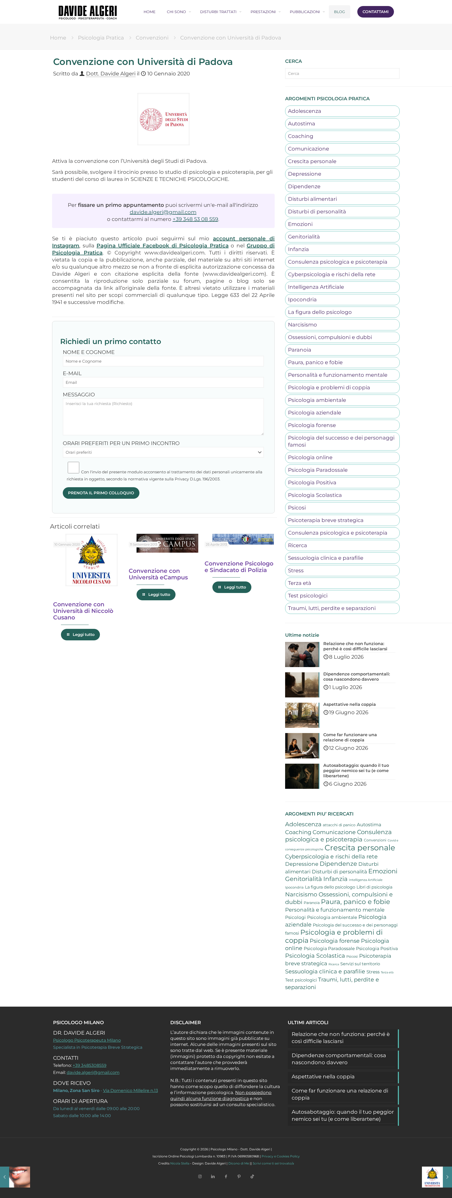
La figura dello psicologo (320, 312)
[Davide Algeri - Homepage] (87, 12)
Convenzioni (152, 38)
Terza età (299, 583)
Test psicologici (307, 595)
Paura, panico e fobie (315, 362)
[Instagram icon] (200, 1176)
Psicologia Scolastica (315, 495)
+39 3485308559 (89, 1065)
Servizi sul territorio (360, 963)
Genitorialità (304, 237)
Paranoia (299, 350)
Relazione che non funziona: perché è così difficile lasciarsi (341, 1037)
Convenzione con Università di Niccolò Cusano (83, 611)
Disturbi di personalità (317, 211)
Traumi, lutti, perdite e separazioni (332, 608)
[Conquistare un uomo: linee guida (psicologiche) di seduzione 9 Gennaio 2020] (15, 1177)
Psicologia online (310, 457)
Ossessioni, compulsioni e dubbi (330, 337)
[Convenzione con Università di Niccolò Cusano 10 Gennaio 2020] (437, 1177)
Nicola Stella (179, 1163)
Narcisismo (302, 324)
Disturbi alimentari (312, 199)
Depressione (304, 174)
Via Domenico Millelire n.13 (130, 1090)
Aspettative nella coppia (323, 1076)
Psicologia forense (312, 425)
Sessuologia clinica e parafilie (325, 558)
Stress (296, 570)
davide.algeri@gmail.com (163, 212)
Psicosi (297, 507)
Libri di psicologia (374, 887)
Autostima (301, 123)
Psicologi (295, 917)
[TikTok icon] (252, 1176)
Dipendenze (304, 186)
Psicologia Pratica (101, 38)
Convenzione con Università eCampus (158, 574)
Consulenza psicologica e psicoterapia (337, 262)
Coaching (300, 136)
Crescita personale (312, 161)
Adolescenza (304, 111)
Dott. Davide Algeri (110, 73)
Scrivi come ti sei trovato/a (273, 1163)
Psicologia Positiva (312, 482)
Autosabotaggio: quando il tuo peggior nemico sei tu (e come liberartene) (343, 1115)
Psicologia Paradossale (318, 470)
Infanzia (298, 249)
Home (58, 38)
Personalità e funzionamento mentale (337, 375)
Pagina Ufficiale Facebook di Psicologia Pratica (163, 245)
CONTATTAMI (376, 11)
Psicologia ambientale (317, 400)
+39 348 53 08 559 (195, 219)
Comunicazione (308, 149)
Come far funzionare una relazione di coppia (340, 1094)
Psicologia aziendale (314, 412)
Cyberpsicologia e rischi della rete (331, 274)
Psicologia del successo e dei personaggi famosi (341, 441)
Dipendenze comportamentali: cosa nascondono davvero (339, 1059)
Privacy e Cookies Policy (281, 1156)
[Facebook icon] (226, 1176)
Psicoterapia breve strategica (326, 520)
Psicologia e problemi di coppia (329, 387)
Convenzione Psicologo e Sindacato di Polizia (239, 567)
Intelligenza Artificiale (316, 287)
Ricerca (297, 545)
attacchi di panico (339, 825)
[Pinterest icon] (239, 1176)
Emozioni (300, 224)
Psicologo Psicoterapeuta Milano (87, 1040)
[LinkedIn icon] (213, 1176)
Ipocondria (302, 299)
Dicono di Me (238, 1163)
